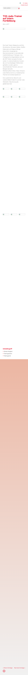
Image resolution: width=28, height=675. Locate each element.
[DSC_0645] (6, 154)
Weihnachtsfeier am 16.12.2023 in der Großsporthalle (13, 547)
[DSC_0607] (14, 91)
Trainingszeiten (7, 353)
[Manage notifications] (4, 671)
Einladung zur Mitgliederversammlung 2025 (13, 440)
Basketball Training (10, 581)
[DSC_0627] (6, 272)
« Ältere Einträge (8, 668)
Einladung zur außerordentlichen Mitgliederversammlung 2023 (13, 607)
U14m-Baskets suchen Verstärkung (11, 636)
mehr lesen (7, 394)
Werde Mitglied (7, 351)
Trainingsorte (7, 356)
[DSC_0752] (14, 154)
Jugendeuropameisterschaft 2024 (12, 404)
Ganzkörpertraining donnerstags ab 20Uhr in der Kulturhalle (12, 472)
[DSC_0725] (6, 91)
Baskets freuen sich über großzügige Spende (11, 509)
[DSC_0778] (22, 272)
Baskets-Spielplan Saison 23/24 (13, 650)
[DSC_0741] (22, 154)
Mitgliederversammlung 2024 (13, 370)
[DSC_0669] (22, 91)
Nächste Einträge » (19, 668)
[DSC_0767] (14, 216)
